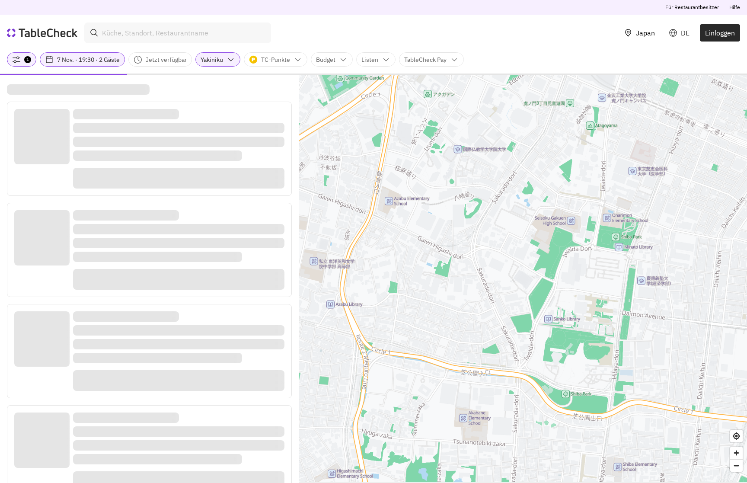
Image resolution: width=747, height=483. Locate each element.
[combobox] (177, 32)
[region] (523, 278)
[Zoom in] (736, 453)
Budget (325, 60)
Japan (645, 33)
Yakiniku (212, 60)
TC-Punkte (275, 60)
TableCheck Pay (425, 60)
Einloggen (720, 33)
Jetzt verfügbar (166, 60)
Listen (369, 60)
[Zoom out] (736, 465)
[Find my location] (736, 436)
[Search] (94, 33)
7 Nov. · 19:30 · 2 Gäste (88, 60)
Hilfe (734, 7)
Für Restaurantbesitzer (692, 7)
